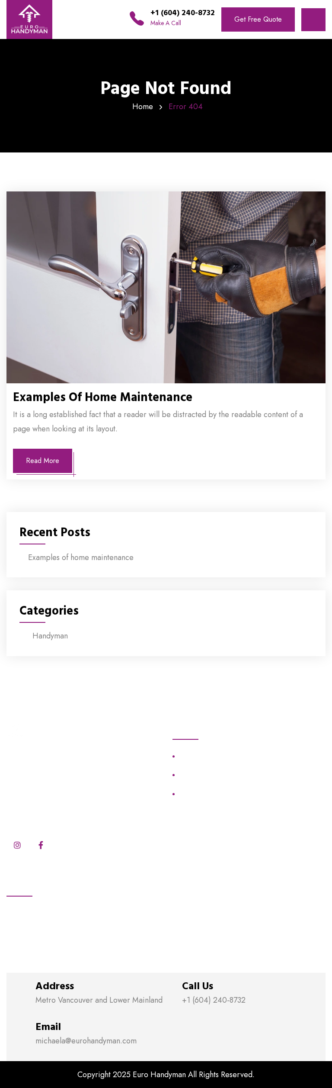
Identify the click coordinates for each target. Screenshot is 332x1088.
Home (142, 106)
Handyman (50, 635)
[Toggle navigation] (313, 19)
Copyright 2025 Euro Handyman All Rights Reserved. (166, 1074)
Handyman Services (207, 775)
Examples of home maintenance (102, 397)
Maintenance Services (211, 756)
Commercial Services (209, 794)
